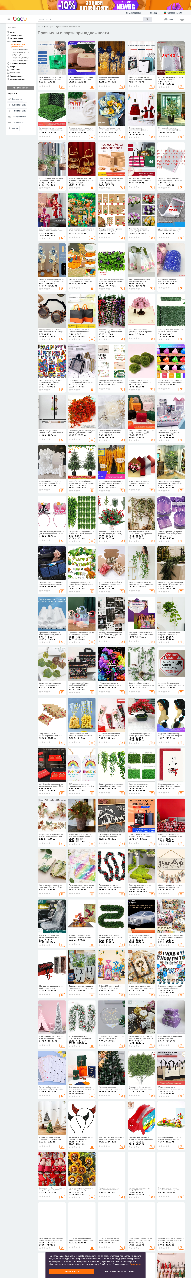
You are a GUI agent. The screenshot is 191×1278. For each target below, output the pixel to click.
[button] (9, 19)
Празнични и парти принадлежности (18, 45)
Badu (39, 27)
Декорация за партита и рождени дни (21, 53)
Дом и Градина (49, 27)
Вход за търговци (133, 13)
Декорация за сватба (20, 60)
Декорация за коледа (20, 49)
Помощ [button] (153, 13)
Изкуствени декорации (20, 57)
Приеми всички (71, 1271)
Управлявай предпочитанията (119, 1271)
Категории (11, 27)
